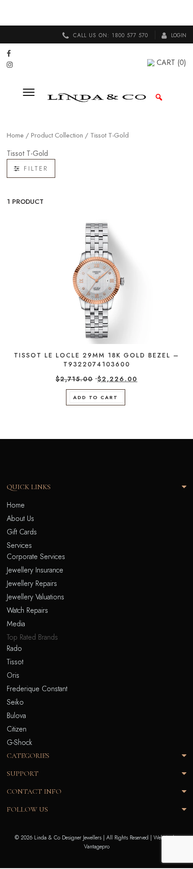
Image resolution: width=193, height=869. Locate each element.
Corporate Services (36, 556)
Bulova (16, 715)
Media (16, 624)
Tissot (15, 662)
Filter (34, 168)
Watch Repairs (27, 610)
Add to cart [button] (95, 397)
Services (19, 545)
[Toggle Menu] (32, 97)
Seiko (15, 702)
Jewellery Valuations (35, 597)
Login (177, 35)
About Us (20, 518)
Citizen (16, 729)
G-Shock (19, 742)
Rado (14, 648)
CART (171, 62)
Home (15, 135)
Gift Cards (22, 532)
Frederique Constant (37, 689)
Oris (13, 675)
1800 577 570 (130, 35)
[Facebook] (9, 53)
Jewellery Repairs (32, 583)
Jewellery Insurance (35, 570)
